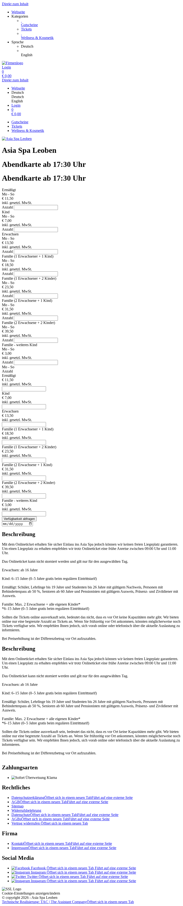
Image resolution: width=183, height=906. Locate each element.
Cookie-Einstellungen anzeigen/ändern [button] (31, 893)
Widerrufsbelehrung (26, 810)
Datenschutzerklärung (72, 798)
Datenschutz (64, 815)
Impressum (63, 848)
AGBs (60, 819)
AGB (59, 802)
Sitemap (17, 806)
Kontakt (61, 843)
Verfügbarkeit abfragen (19, 519)
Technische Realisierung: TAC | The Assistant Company (68, 902)
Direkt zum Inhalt (15, 4)
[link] (101, 46)
